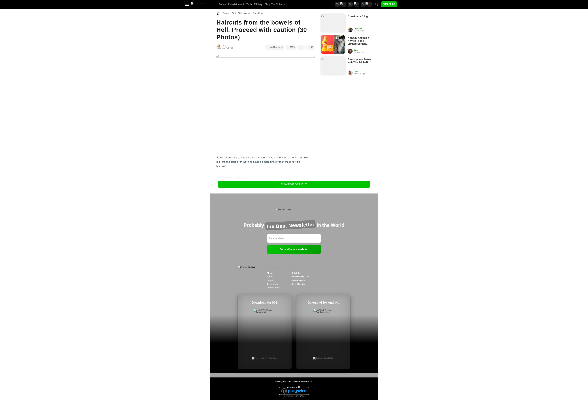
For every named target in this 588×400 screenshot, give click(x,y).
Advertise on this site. (294, 396)
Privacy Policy (273, 288)
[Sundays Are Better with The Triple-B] (333, 66)
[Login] (401, 4)
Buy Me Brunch (298, 280)
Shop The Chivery (275, 4)
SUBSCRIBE (389, 4)
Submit (270, 277)
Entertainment (236, 4)
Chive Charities (298, 284)
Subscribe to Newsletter (294, 249)
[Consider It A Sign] (333, 23)
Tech (249, 4)
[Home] (218, 13)
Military (258, 4)
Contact (270, 280)
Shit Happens (245, 13)
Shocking (258, 13)
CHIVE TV (295, 273)
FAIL (234, 13)
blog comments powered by (232, 178)
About (270, 273)
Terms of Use (272, 284)
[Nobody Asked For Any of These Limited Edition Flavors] (333, 44)
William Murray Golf (300, 277)
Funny (222, 4)
